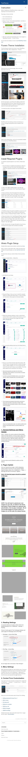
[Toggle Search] (25, 722)
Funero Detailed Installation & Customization (10, 731)
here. (24, 246)
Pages (2, 733)
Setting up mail (6, 706)
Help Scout (19, 740)
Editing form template (7, 704)
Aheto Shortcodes (4, 729)
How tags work (6, 702)
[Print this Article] (25, 7)
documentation (11, 714)
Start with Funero (4, 737)
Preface (2, 735)
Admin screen (5, 700)
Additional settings (6, 710)
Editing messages (6, 708)
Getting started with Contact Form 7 (10, 698)
